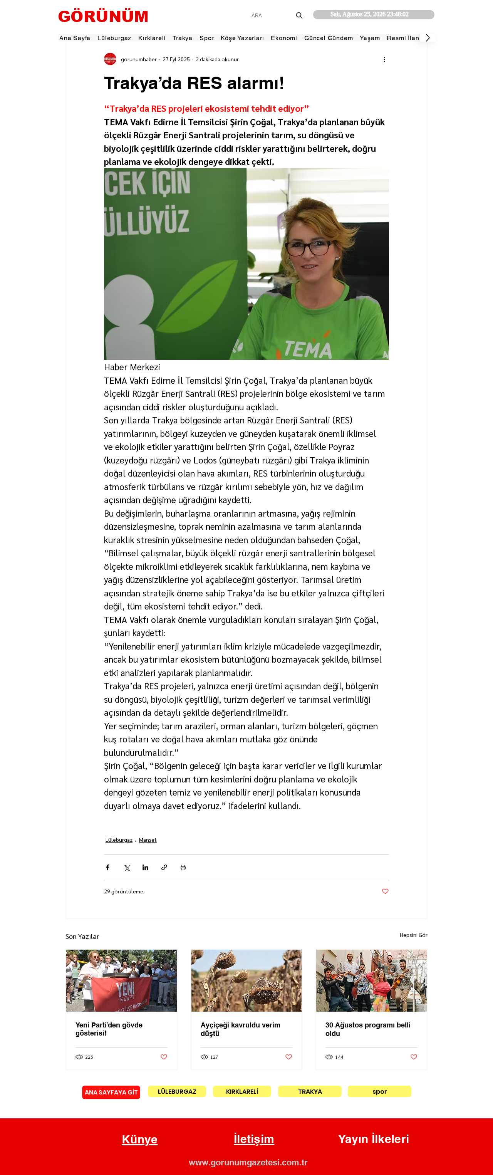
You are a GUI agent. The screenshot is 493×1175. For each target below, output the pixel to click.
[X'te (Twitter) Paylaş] (126, 867)
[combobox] (277, 15)
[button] (140, 1139)
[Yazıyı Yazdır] (183, 867)
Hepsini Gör (414, 934)
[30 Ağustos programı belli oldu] (371, 981)
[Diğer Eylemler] (384, 59)
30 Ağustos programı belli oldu (368, 1029)
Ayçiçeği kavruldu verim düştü (240, 1029)
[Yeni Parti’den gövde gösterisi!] (121, 981)
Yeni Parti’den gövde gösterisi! (109, 1029)
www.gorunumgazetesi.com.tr (248, 1162)
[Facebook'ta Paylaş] (107, 867)
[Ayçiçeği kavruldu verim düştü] (246, 981)
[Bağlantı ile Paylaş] (164, 867)
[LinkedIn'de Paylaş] (145, 867)
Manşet (148, 839)
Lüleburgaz (119, 839)
